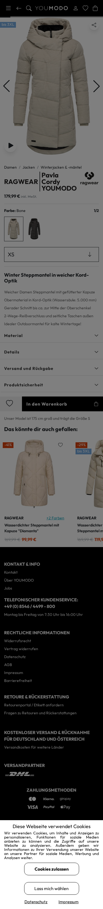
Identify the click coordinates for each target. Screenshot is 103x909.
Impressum (69, 901)
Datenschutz (36, 901)
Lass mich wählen (51, 888)
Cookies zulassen (52, 869)
